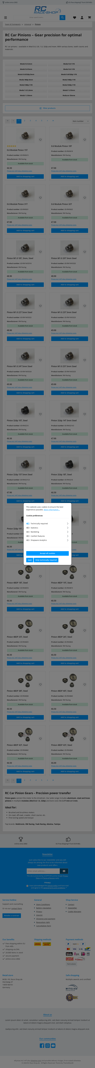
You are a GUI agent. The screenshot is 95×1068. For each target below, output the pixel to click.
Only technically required (46, 560)
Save (30, 560)
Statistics (34, 528)
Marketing (35, 532)
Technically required (39, 523)
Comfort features (38, 536)
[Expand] (68, 523)
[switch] (28, 528)
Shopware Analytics (39, 540)
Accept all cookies (47, 553)
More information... (52, 509)
